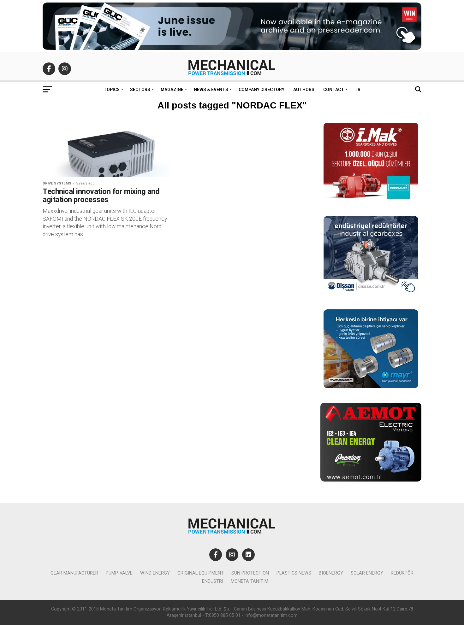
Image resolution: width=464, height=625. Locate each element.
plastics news (294, 573)
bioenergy (331, 573)
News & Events (211, 89)
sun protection (250, 573)
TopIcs (112, 89)
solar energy (367, 573)
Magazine (172, 89)
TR (357, 89)
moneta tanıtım (249, 581)
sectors (140, 89)
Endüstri (212, 581)
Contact (333, 89)
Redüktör (402, 573)
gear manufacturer (74, 573)
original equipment (200, 573)
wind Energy (155, 573)
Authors (303, 89)
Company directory (261, 89)
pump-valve (119, 573)
